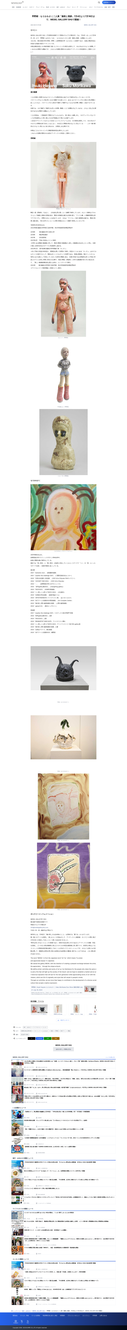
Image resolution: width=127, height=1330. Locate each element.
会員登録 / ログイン (109, 2)
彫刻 (52, 1031)
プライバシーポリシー (74, 1315)
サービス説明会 (36, 1315)
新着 (13, 7)
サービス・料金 (24, 1315)
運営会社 (15, 1315)
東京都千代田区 (25, 1034)
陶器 (69, 1031)
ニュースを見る (109, 1057)
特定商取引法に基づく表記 (50, 1315)
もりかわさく (45, 1031)
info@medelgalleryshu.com (39, 927)
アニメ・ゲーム (40, 7)
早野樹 (56, 1031)
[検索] (99, 2)
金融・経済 (107, 7)
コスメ (91, 7)
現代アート (63, 1031)
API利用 (95, 1315)
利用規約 (62, 1315)
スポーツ (31, 7)
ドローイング (37, 1031)
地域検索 (18, 7)
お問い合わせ (103, 1315)
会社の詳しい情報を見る (63, 1049)
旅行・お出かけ (61, 7)
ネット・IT (75, 7)
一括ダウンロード (64, 1020)
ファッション (83, 7)
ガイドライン (86, 1315)
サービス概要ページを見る (114, 1326)
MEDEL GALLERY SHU (90, 25)
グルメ (68, 7)
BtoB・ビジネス (50, 7)
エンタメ (25, 7)
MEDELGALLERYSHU (26, 1031)
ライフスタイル (98, 7)
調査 (113, 7)
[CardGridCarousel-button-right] (96, 1010)
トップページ (16, 1311)
